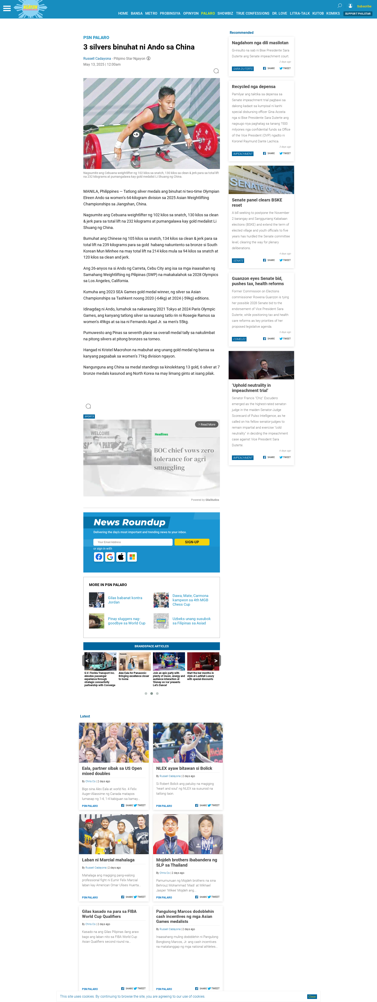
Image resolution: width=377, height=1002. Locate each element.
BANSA (137, 13)
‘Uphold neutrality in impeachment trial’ (251, 388)
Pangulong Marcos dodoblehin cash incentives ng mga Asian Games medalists (185, 916)
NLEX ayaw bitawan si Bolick (184, 768)
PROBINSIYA (170, 13)
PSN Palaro (96, 37)
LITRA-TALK (300, 13)
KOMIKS (333, 13)
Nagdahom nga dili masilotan (260, 42)
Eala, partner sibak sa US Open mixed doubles (112, 771)
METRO (151, 13)
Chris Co (91, 781)
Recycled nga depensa (254, 86)
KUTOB (318, 13)
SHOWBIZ (225, 13)
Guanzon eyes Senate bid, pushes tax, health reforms (258, 281)
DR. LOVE (279, 13)
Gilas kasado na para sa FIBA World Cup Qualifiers (109, 914)
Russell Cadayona (97, 58)
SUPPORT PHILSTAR (358, 13)
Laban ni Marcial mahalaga (108, 859)
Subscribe (364, 6)
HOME (123, 13)
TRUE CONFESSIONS (253, 13)
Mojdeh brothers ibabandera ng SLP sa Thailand (186, 862)
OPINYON (191, 13)
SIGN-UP (192, 542)
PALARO (208, 13)
